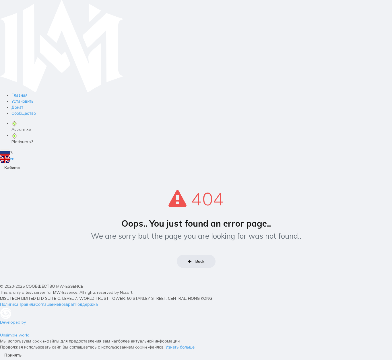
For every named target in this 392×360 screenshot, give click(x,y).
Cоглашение (47, 304)
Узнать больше (180, 347)
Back (199, 261)
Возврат (67, 304)
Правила (26, 304)
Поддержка (86, 304)
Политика (9, 304)
